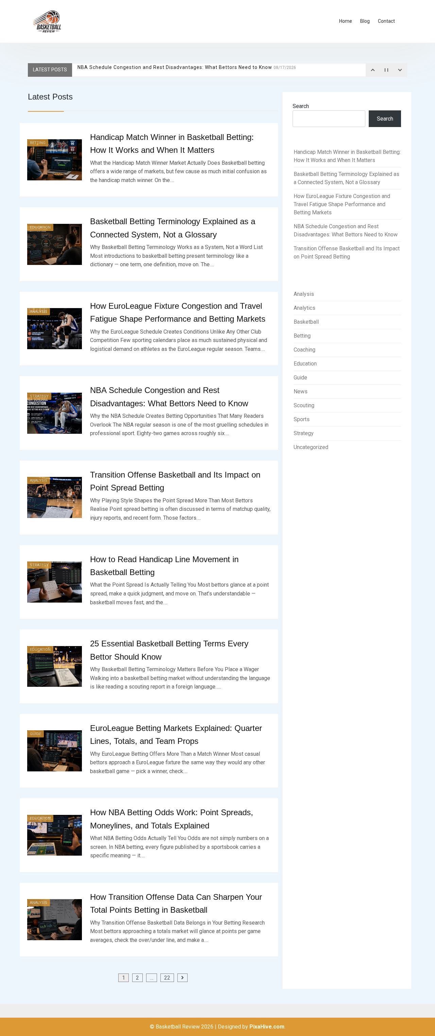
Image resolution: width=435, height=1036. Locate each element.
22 (167, 978)
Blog (365, 21)
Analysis (38, 311)
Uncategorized (311, 447)
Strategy (39, 396)
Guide (35, 734)
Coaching (304, 349)
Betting (38, 143)
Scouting (304, 405)
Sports (302, 419)
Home (345, 21)
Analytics (304, 308)
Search (301, 106)
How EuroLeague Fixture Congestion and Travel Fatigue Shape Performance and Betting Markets (342, 204)
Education (40, 227)
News (301, 391)
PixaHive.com (266, 1026)
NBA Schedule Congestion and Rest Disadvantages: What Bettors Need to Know (186, 69)
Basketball (306, 322)
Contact (386, 21)
